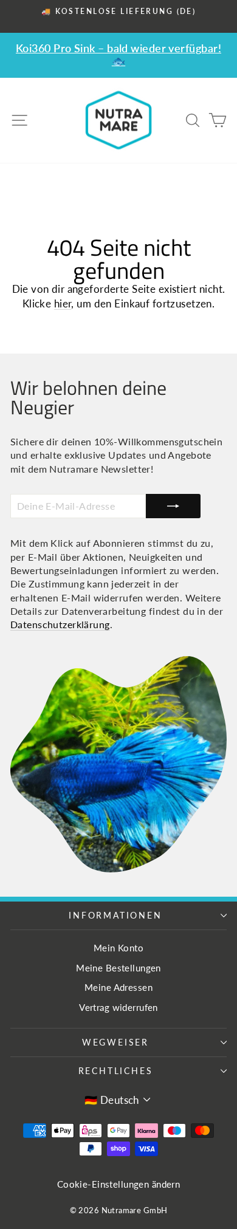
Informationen (115, 915)
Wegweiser (115, 1042)
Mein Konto (118, 947)
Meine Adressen (118, 987)
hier (63, 303)
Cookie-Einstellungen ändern (118, 1184)
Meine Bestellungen (118, 967)
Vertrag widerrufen (118, 1007)
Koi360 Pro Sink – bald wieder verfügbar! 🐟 (118, 54)
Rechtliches (115, 1071)
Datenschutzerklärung (60, 624)
